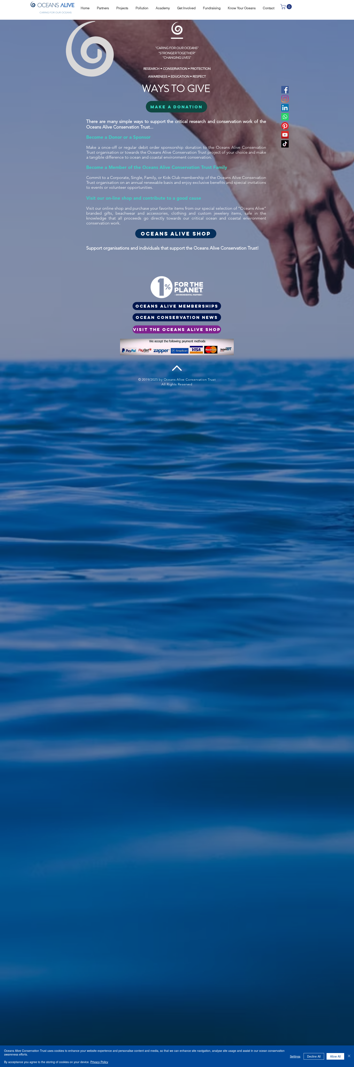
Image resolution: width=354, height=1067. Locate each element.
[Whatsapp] (285, 116)
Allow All (335, 1056)
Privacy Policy (99, 1062)
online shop (113, 208)
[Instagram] (285, 98)
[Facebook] (285, 89)
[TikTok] (285, 144)
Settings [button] (295, 1056)
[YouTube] (285, 135)
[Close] (349, 1056)
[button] (102, 8)
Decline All (314, 1056)
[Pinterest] (285, 125)
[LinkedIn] (285, 107)
